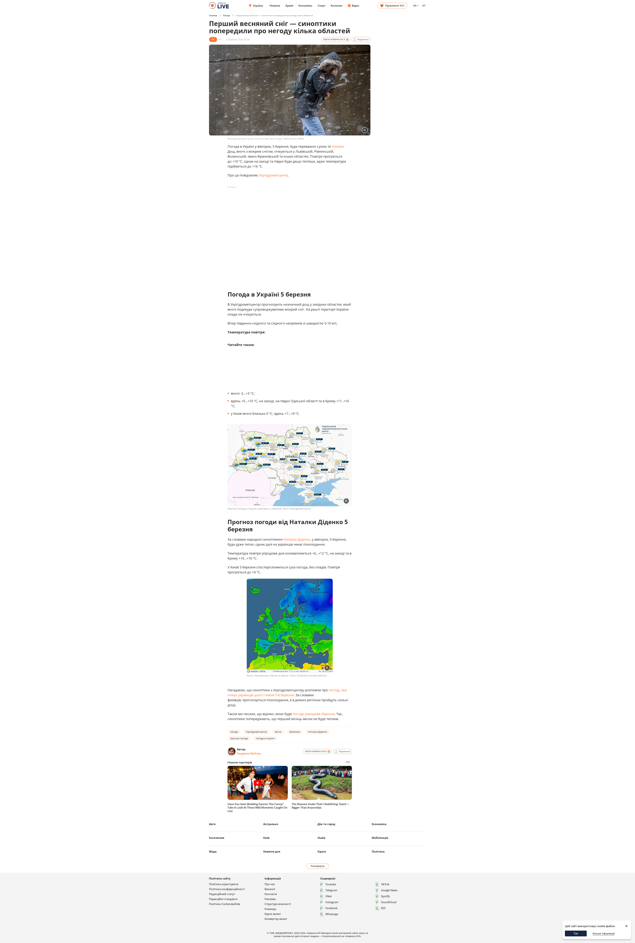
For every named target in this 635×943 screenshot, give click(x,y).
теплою (338, 146)
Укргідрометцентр (273, 175)
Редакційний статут (222, 894)
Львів (321, 838)
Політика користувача (223, 884)
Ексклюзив (216, 838)
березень (294, 731)
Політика (378, 851)
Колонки (336, 5)
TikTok (385, 884)
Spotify (385, 896)
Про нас (270, 884)
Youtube (330, 884)
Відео (355, 5)
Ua (414, 5)
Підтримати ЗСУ (394, 5)
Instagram (331, 902)
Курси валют (273, 914)
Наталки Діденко (297, 539)
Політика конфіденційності (227, 889)
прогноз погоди (239, 738)
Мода (213, 851)
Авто (212, 824)
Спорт (321, 5)
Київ (266, 838)
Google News (389, 890)
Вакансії (270, 889)
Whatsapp (331, 914)
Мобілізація (380, 838)
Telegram (331, 890)
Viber (328, 896)
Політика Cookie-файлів (224, 904)
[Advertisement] (288, 197)
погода (234, 731)
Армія (289, 5)
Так (576, 933)
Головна (213, 15)
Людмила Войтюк (249, 753)
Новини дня (271, 851)
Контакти (271, 894)
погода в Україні (265, 738)
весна (278, 731)
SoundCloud (388, 902)
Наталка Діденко (317, 731)
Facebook (331, 908)
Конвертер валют (276, 919)
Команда (270, 909)
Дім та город (326, 824)
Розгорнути (317, 866)
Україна (258, 5)
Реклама (270, 899)
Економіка (305, 5)
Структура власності (278, 904)
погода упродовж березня (314, 714)
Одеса (322, 851)
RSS (383, 908)
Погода (226, 15)
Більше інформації (604, 933)
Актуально (270, 824)
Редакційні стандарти (223, 899)
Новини (275, 5)
